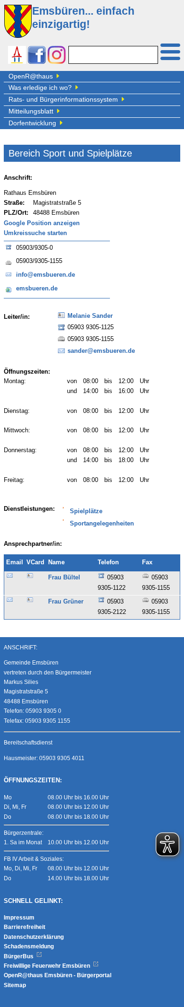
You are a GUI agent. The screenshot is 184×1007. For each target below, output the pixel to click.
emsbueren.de (37, 288)
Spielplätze (86, 511)
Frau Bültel (64, 577)
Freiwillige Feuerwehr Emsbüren (48, 966)
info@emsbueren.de (45, 274)
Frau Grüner (66, 601)
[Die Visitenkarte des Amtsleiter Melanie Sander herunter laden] (61, 318)
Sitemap (15, 985)
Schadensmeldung (29, 946)
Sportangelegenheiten (102, 523)
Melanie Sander (90, 316)
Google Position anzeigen (42, 223)
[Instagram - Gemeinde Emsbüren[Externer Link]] (57, 56)
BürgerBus (19, 956)
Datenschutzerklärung (34, 937)
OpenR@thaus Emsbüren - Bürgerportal (57, 975)
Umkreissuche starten (35, 233)
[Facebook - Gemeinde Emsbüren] (37, 56)
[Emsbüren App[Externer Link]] (17, 56)
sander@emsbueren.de (101, 351)
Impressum (19, 917)
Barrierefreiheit (24, 927)
